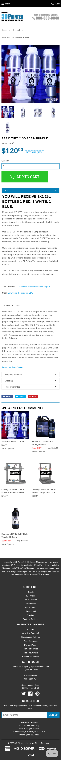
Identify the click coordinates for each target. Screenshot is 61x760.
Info (30, 190)
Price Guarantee (30, 386)
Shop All (16, 30)
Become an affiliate (30, 657)
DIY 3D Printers (30, 600)
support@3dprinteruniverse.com (35, 666)
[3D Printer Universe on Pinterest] (37, 695)
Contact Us (16, 666)
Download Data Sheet (12, 367)
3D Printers (30, 596)
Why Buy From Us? (30, 633)
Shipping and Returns (30, 637)
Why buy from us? (30, 374)
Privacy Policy (30, 645)
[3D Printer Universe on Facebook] (30, 695)
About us (30, 629)
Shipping (30, 380)
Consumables (30, 604)
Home (4, 30)
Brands (31, 592)
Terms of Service (30, 649)
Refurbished (30, 611)
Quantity (5, 161)
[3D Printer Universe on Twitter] (23, 695)
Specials (30, 615)
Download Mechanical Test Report (34, 286)
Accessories (30, 607)
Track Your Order (30, 653)
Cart (57, 4)
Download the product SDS (20, 293)
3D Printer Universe (23, 743)
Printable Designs (30, 619)
